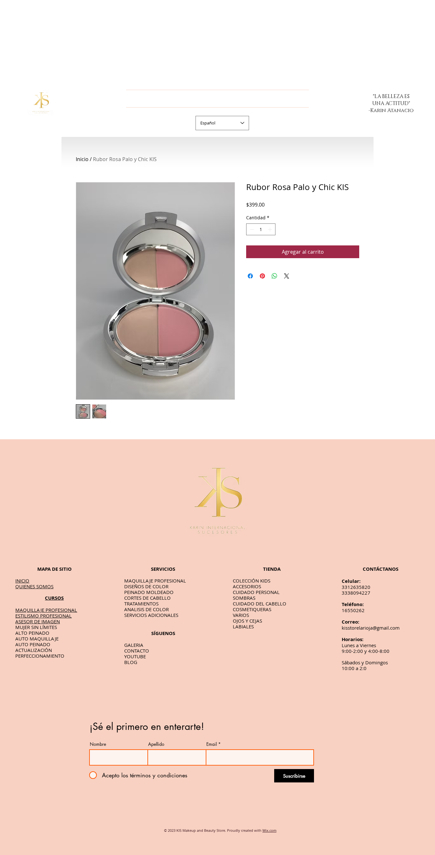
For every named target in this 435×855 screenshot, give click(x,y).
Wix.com (269, 830)
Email (211, 744)
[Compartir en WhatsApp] (274, 276)
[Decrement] (251, 229)
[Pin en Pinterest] (262, 276)
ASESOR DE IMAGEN (37, 621)
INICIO (22, 580)
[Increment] (271, 229)
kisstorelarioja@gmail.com (371, 628)
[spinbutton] (261, 229)
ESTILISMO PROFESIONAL (43, 615)
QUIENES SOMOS (34, 586)
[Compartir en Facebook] (250, 276)
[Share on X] (286, 276)
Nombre (98, 744)
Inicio (82, 159)
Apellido (156, 744)
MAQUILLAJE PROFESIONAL (46, 610)
